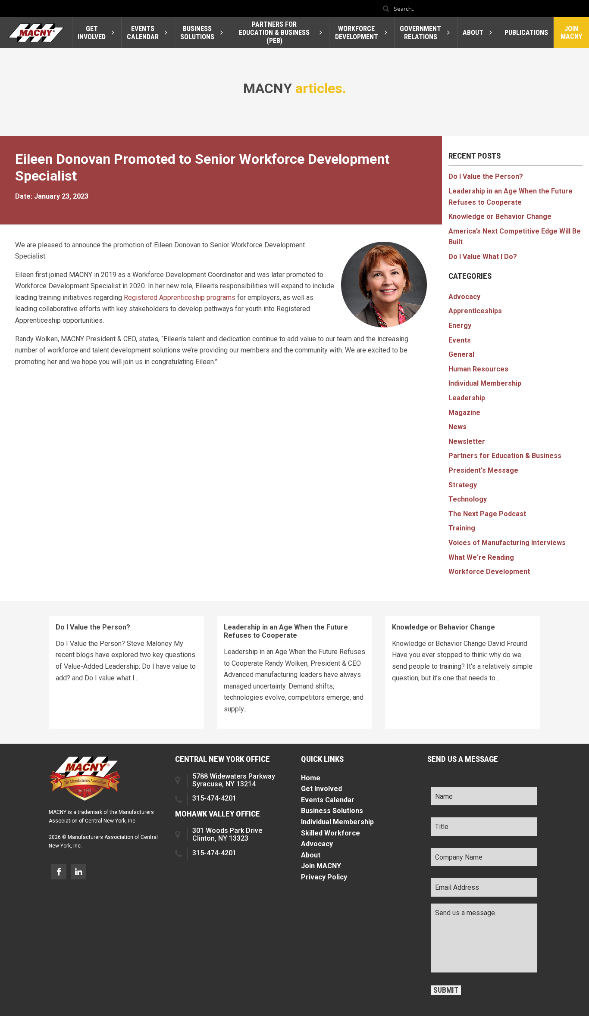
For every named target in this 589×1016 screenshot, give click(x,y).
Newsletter (466, 441)
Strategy (462, 485)
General (461, 354)
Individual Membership (484, 383)
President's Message (483, 470)
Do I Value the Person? (485, 176)
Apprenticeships (475, 311)
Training (461, 528)
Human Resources (478, 369)
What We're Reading (481, 557)
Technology (467, 499)
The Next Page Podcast (487, 514)
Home (310, 778)
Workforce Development (489, 571)
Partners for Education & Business (504, 456)
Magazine (464, 412)
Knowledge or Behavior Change (499, 216)
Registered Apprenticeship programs (179, 297)
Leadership (466, 398)
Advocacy (464, 297)
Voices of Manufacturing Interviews (507, 543)
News (457, 427)
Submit (445, 990)
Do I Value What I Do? (482, 256)
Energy (459, 325)
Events (459, 340)
